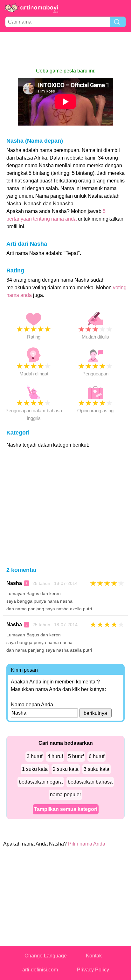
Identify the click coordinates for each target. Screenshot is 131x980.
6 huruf (96, 756)
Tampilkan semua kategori (65, 809)
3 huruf (34, 756)
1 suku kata (35, 769)
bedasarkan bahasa (90, 782)
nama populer (65, 794)
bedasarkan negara (41, 782)
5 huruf (76, 756)
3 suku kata (96, 769)
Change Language (45, 955)
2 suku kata (66, 769)
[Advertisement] (65, 49)
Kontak (94, 955)
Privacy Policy (93, 969)
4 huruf (55, 756)
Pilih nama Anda (86, 843)
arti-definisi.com (40, 969)
